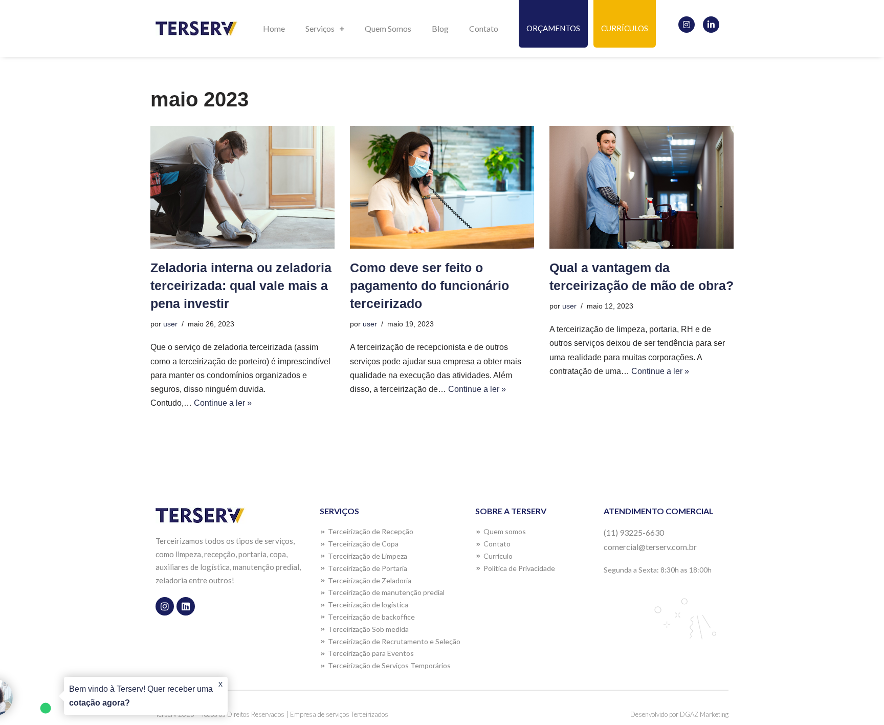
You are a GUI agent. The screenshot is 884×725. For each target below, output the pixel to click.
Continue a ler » (223, 403)
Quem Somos (388, 28)
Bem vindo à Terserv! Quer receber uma (141, 696)
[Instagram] (686, 24)
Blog (440, 28)
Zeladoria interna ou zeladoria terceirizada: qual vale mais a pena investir (241, 285)
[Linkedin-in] (711, 24)
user (170, 324)
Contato (483, 28)
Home (274, 28)
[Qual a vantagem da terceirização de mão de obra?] (641, 187)
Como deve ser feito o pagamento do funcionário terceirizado (429, 285)
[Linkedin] (185, 606)
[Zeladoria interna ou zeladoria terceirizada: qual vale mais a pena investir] (242, 187)
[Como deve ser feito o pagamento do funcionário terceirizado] (442, 187)
